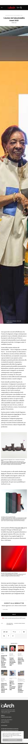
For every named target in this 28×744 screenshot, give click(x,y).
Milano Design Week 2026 (12, 655)
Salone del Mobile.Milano (19, 623)
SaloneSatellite (10, 624)
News (2, 653)
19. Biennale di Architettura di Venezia (21, 679)
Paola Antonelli (10, 623)
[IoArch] (11, 7)
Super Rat (16, 414)
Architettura (13, 678)
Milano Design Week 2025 (16, 15)
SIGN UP (14, 614)
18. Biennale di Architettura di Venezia (9, 728)
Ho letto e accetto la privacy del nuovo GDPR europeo (14, 618)
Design (7, 15)
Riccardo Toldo (19, 528)
